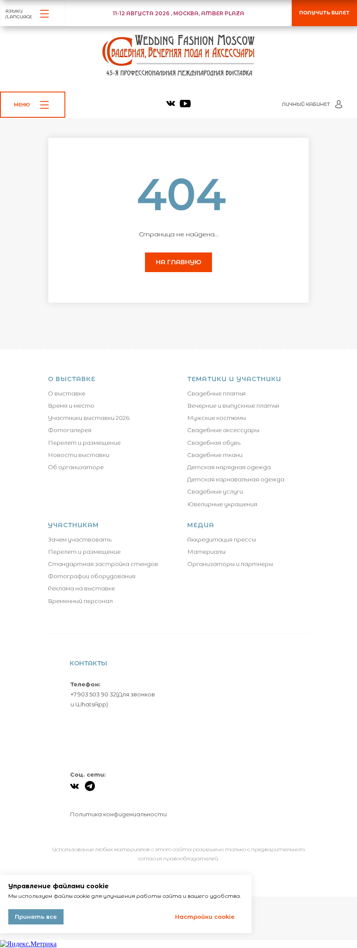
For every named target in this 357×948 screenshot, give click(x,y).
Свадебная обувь (213, 442)
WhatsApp (90, 704)
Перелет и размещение (84, 442)
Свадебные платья (216, 393)
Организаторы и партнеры (230, 563)
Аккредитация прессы (221, 539)
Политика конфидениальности (118, 814)
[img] (170, 103)
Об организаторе (76, 467)
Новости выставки (78, 454)
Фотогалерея (69, 429)
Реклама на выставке (81, 588)
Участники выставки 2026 (88, 417)
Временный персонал (80, 600)
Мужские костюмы (216, 417)
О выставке (66, 393)
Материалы (206, 551)
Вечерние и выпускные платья (233, 405)
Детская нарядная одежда (229, 467)
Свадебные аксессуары (223, 429)
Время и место (71, 405)
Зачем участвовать (79, 539)
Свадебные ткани (214, 454)
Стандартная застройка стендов (103, 563)
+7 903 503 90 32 (93, 694)
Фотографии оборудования (91, 576)
